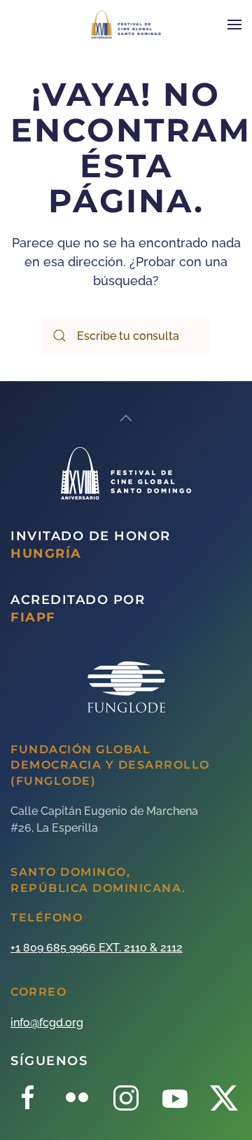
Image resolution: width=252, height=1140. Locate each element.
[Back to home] (126, 25)
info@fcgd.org (46, 1022)
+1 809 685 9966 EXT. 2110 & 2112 (96, 947)
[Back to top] (126, 418)
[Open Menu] (234, 25)
